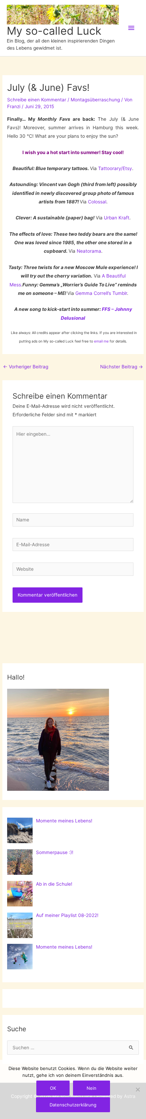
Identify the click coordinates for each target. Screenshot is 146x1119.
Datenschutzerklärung (73, 1104)
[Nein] (137, 1089)
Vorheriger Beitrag (25, 366)
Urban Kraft (116, 217)
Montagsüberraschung (95, 99)
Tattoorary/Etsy (115, 168)
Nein (91, 1088)
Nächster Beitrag (121, 366)
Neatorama (89, 251)
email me (101, 341)
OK (53, 1088)
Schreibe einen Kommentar (36, 99)
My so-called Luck (54, 30)
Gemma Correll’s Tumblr (101, 293)
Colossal (97, 201)
